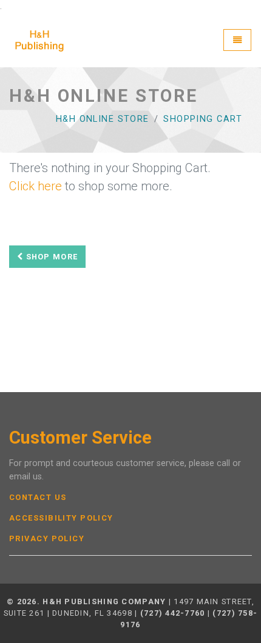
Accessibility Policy (61, 518)
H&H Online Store (102, 119)
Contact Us (37, 497)
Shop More (50, 256)
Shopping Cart (202, 119)
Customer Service (80, 438)
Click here (35, 186)
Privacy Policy (46, 539)
